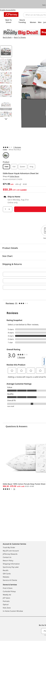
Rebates (6, 577)
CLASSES (23, 190)
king (31, 166)
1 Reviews (17, 147)
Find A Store (7, 588)
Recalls (5, 570)
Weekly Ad (7, 595)
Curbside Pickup (9, 591)
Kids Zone (7, 608)
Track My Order (9, 547)
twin (6, 166)
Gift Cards (7, 573)
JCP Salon (6, 598)
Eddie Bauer (14, 176)
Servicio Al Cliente (10, 580)
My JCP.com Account (11, 551)
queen (22, 166)
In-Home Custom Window (13, 611)
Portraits (6, 601)
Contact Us (7, 557)
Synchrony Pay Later (11, 567)
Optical (5, 604)
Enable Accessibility (8, 10)
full (14, 166)
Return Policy (8, 560)
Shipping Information (11, 564)
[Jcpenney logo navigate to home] (11, 14)
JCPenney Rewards (10, 554)
